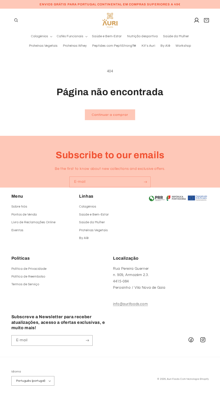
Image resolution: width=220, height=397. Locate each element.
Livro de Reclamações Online (33, 222)
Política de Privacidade (29, 268)
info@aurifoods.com (130, 304)
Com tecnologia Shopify (194, 379)
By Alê (84, 238)
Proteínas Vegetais (93, 230)
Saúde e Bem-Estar (94, 214)
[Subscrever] (145, 182)
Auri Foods (173, 379)
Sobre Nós (19, 206)
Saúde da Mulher (92, 222)
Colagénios (87, 206)
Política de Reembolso (28, 276)
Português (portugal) (30, 380)
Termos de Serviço (25, 284)
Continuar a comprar (110, 114)
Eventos (17, 230)
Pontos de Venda (24, 214)
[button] (16, 20)
